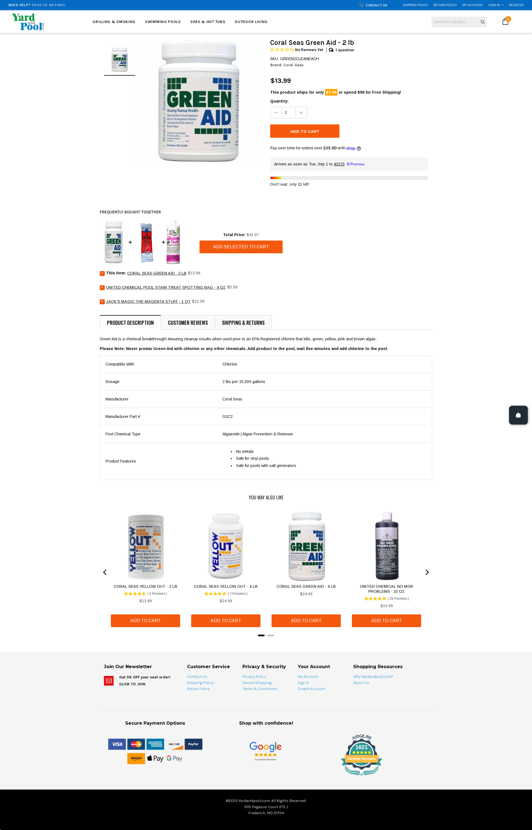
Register (516, 5)
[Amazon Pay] (136, 758)
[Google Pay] (174, 758)
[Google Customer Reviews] (265, 751)
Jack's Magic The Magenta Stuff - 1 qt (148, 301)
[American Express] (155, 744)
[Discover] (174, 744)
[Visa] (117, 744)
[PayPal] (194, 744)
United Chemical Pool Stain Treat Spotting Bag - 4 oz (166, 287)
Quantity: (279, 101)
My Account (472, 5)
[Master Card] (136, 744)
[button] (282, 49)
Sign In (494, 5)
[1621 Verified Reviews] (266, 777)
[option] (98, 4)
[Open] (518, 415)
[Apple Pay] (155, 758)
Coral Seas (293, 64)
